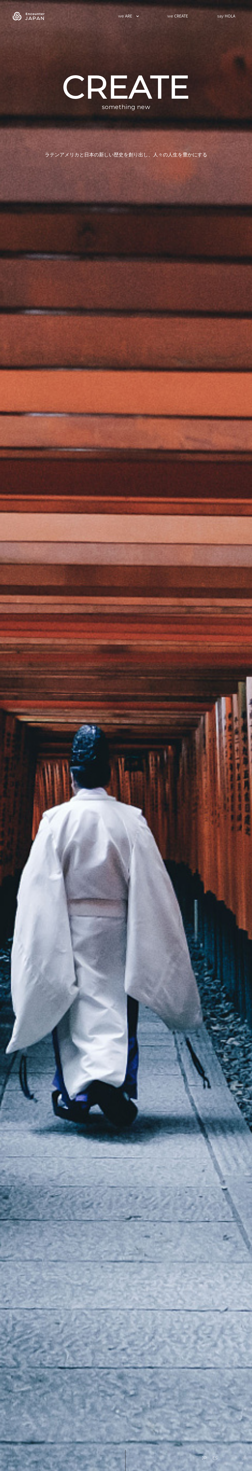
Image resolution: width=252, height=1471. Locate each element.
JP (204, 1458)
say (226, 16)
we (125, 16)
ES (215, 1458)
